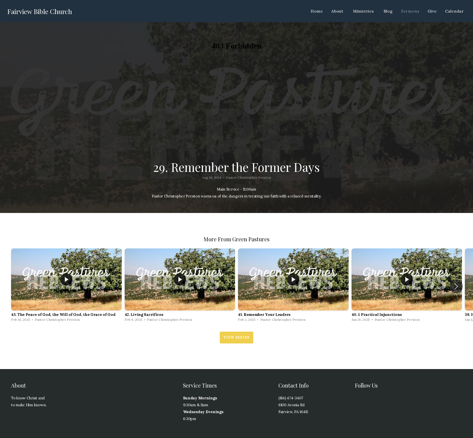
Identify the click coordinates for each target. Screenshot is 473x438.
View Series (236, 337)
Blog (388, 11)
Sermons (410, 11)
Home (317, 11)
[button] (456, 286)
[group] (66, 286)
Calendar (454, 11)
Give (432, 11)
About (338, 11)
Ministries (364, 11)
